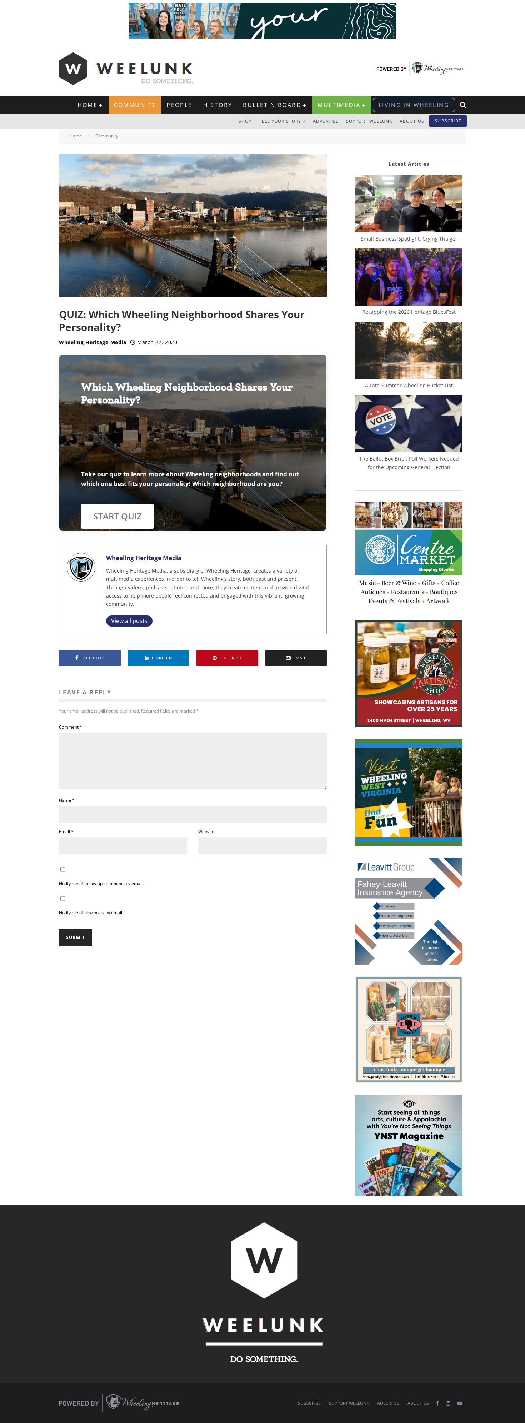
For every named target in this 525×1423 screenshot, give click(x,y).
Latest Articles (409, 163)
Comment (70, 727)
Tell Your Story (280, 121)
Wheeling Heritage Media (92, 342)
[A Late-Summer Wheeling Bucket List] (408, 351)
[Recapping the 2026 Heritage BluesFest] (408, 278)
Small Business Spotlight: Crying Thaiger (409, 238)
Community (135, 105)
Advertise (326, 121)
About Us (412, 121)
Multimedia (339, 105)
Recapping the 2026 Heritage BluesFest (409, 311)
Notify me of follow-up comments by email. (101, 883)
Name (67, 800)
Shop (245, 121)
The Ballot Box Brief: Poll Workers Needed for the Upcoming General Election (409, 462)
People (179, 105)
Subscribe (448, 121)
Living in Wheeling (414, 105)
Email (66, 832)
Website (206, 832)
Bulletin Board (272, 105)
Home (88, 105)
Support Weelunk (369, 121)
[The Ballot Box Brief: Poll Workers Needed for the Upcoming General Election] (408, 424)
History (217, 105)
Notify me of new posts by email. (91, 913)
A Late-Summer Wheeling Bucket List (409, 385)
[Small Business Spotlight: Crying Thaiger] (408, 204)
